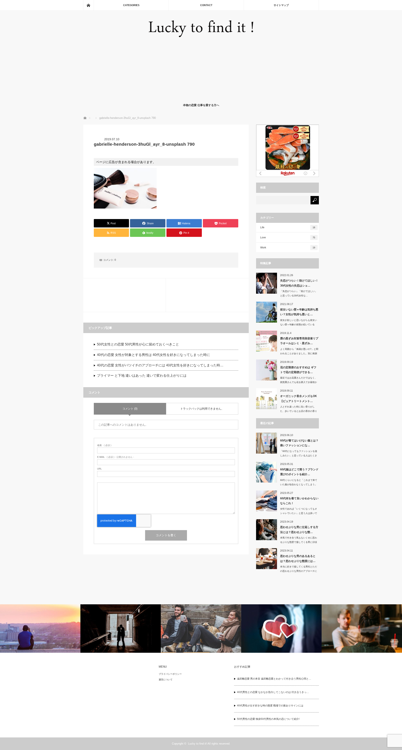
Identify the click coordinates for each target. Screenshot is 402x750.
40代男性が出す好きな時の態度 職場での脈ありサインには (270, 705)
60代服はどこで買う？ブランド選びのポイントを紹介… (299, 472)
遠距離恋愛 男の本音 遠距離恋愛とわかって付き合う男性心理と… (274, 678)
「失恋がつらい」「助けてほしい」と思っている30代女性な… (298, 293)
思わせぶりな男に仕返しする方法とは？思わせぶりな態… (299, 529)
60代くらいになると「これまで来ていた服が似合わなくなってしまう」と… (298, 484)
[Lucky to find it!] (201, 36)
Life (287, 227)
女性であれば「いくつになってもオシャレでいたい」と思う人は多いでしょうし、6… (298, 513)
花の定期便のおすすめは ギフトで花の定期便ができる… (298, 370)
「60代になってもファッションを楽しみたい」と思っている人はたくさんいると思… (298, 455)
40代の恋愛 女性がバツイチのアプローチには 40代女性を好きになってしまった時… (160, 365)
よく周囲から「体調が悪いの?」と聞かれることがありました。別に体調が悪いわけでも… (299, 353)
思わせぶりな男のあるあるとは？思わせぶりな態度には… (298, 558)
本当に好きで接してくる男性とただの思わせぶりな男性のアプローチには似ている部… (298, 571)
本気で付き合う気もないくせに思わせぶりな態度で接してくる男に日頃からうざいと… (298, 542)
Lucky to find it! (197, 743)
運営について (166, 679)
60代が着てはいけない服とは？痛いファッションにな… (299, 443)
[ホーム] (88, 5)
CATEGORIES (131, 5)
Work (287, 247)
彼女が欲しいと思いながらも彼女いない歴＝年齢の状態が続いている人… (298, 324)
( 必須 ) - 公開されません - (115, 457)
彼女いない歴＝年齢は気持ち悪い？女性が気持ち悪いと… (299, 312)
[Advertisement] (201, 69)
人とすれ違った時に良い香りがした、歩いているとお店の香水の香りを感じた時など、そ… (298, 411)
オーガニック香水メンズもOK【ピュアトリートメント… (298, 398)
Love (287, 237)
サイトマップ (281, 5)
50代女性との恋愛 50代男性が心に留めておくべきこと (138, 344)
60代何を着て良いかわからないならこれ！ (299, 501)
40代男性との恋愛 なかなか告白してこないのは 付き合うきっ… (273, 692)
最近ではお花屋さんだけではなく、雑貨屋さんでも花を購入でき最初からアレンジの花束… (298, 382)
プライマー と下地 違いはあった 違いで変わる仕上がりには (142, 375)
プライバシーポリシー (170, 674)
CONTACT (206, 5)
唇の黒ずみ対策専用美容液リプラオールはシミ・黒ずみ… (299, 341)
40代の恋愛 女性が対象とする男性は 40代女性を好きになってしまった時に (153, 355)
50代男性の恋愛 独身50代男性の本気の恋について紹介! (268, 719)
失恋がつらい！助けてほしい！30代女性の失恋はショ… (299, 283)
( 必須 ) (104, 445)
